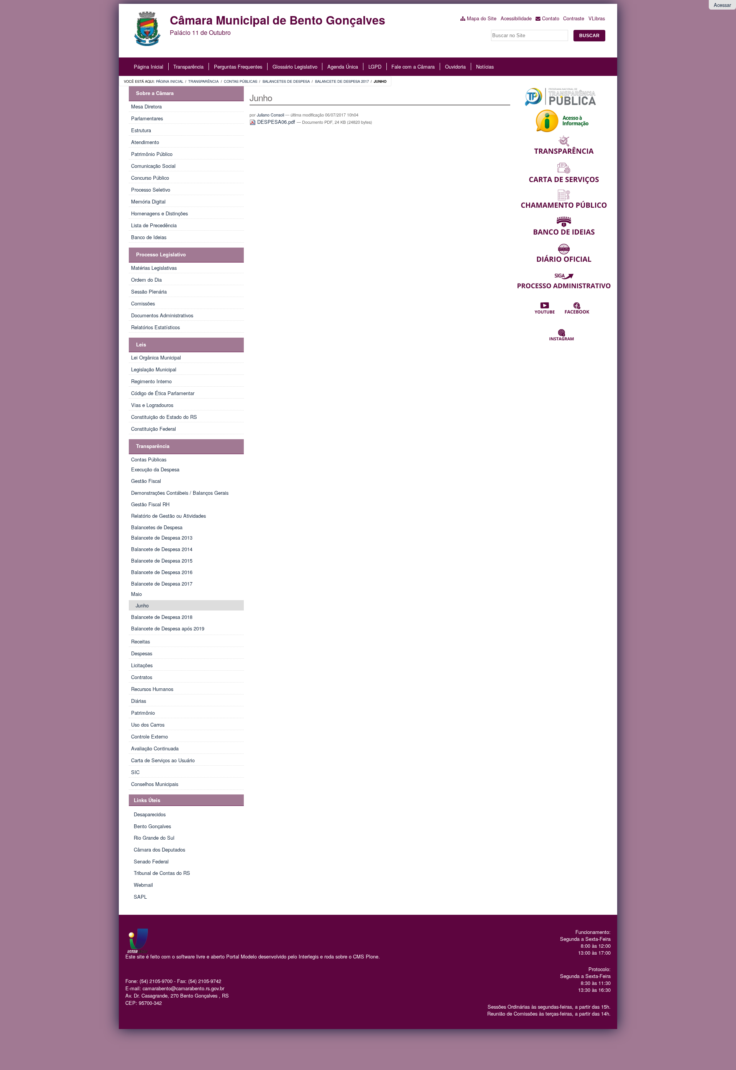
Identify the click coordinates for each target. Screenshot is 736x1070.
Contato (550, 18)
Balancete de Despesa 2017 (342, 81)
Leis (141, 344)
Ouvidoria (455, 66)
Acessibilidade (516, 18)
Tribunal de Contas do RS (162, 872)
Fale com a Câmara (413, 66)
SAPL (140, 896)
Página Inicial (148, 66)
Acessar (722, 4)
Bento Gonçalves (152, 826)
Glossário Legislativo (295, 66)
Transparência (188, 66)
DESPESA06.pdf (276, 121)
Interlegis (309, 956)
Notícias (485, 66)
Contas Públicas (240, 81)
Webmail (143, 884)
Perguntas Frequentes (238, 66)
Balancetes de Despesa (286, 81)
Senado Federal (151, 861)
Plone (372, 956)
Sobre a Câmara (155, 93)
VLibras (596, 18)
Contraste (573, 18)
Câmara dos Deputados (159, 849)
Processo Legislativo (161, 254)
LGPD (374, 66)
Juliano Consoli (270, 115)
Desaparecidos (150, 814)
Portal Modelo (241, 956)
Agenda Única (342, 66)
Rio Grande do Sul (154, 837)
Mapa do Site (481, 18)
